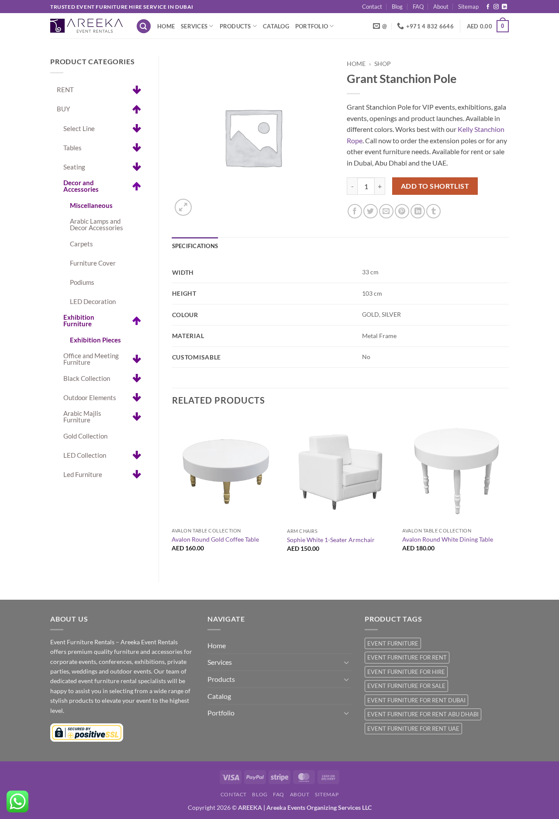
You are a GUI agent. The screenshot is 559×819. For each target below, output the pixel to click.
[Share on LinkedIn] (418, 211)
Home (166, 26)
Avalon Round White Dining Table (447, 539)
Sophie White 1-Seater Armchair (331, 539)
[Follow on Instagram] (496, 7)
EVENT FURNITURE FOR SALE (406, 685)
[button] (144, 26)
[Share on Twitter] (370, 211)
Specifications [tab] (195, 245)
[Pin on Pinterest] (402, 211)
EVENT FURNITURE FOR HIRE (406, 671)
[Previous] (172, 491)
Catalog (276, 26)
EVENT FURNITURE (392, 643)
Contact (372, 6)
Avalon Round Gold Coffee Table (215, 539)
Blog (397, 6)
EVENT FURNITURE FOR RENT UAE (413, 728)
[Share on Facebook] (355, 211)
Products (235, 26)
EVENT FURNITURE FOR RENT (407, 657)
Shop (382, 63)
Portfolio (311, 26)
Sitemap (468, 6)
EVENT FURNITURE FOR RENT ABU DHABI (423, 714)
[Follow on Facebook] (487, 7)
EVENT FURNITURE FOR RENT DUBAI (416, 700)
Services (194, 26)
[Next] (508, 491)
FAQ (418, 6)
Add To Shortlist (435, 186)
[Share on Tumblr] (433, 211)
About (441, 6)
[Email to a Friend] (386, 211)
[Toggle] (346, 662)
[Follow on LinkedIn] (504, 7)
